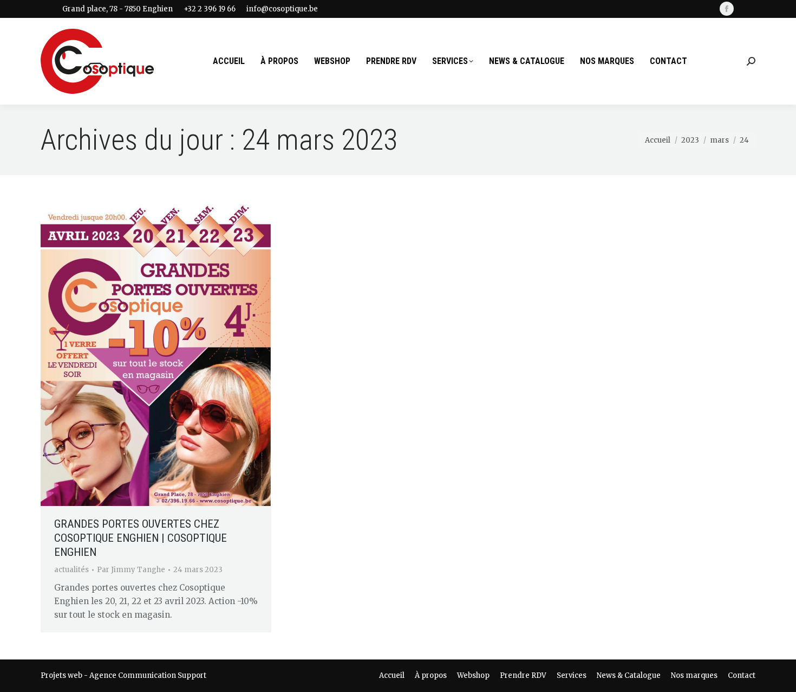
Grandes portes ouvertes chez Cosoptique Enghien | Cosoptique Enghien (140, 538)
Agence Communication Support (147, 675)
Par (131, 569)
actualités (71, 569)
